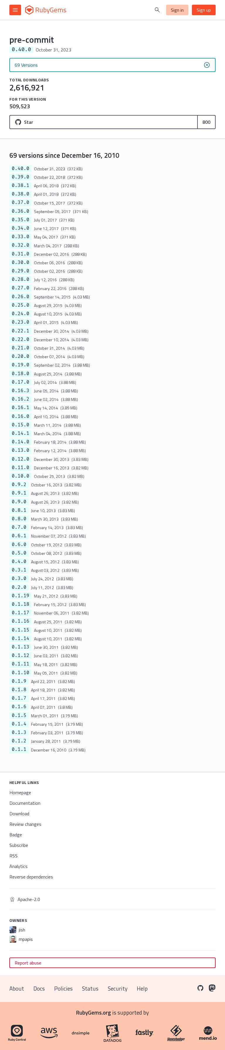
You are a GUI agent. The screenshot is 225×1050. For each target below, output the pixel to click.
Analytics (18, 866)
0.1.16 (20, 621)
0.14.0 (20, 442)
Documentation (24, 803)
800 (206, 122)
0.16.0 (20, 416)
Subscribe (18, 845)
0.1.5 (19, 715)
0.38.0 (20, 194)
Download (19, 813)
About (16, 988)
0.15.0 (20, 425)
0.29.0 (20, 271)
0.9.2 (19, 485)
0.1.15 (20, 630)
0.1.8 (19, 690)
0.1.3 (19, 732)
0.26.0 (20, 297)
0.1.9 (19, 681)
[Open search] (157, 10)
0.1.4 (19, 724)
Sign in (177, 9)
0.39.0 (20, 177)
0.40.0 (20, 168)
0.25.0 (20, 305)
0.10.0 (20, 476)
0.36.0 (20, 211)
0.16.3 (20, 391)
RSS (13, 855)
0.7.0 (19, 527)
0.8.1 (19, 510)
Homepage (20, 792)
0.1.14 (20, 638)
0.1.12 (20, 655)
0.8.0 (19, 519)
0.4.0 (19, 562)
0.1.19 (20, 596)
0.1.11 (20, 664)
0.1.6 (19, 707)
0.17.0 (20, 382)
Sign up (204, 9)
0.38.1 (20, 185)
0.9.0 (19, 502)
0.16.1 (20, 408)
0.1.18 (20, 604)
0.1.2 (19, 741)
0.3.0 (19, 578)
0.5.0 (19, 553)
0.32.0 (20, 245)
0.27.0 (20, 288)
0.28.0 (20, 279)
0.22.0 (20, 339)
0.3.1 (19, 570)
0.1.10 (20, 673)
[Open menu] (15, 10)
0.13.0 (20, 450)
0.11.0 (20, 468)
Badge (15, 834)
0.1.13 (20, 647)
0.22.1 (20, 331)
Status (90, 988)
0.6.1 (19, 536)
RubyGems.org (93, 1012)
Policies (63, 988)
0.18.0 (20, 374)
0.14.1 (20, 433)
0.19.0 (20, 365)
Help (142, 988)
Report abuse (28, 962)
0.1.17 (20, 613)
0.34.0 (20, 228)
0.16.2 (20, 399)
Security (117, 988)
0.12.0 (20, 459)
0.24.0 (20, 314)
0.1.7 (19, 698)
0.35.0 (20, 220)
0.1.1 (19, 749)
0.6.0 (19, 545)
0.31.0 (20, 254)
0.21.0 (20, 348)
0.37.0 (20, 202)
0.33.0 (20, 237)
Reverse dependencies (31, 876)
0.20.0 (20, 356)
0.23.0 (20, 322)
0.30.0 (20, 262)
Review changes (25, 824)
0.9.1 (19, 493)
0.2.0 (19, 587)
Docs (39, 988)
